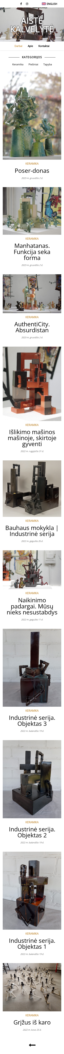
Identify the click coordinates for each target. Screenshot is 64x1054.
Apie (30, 46)
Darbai (18, 46)
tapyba (47, 64)
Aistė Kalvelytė (32, 24)
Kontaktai (43, 46)
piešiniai (33, 64)
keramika (17, 64)
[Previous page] (32, 1045)
